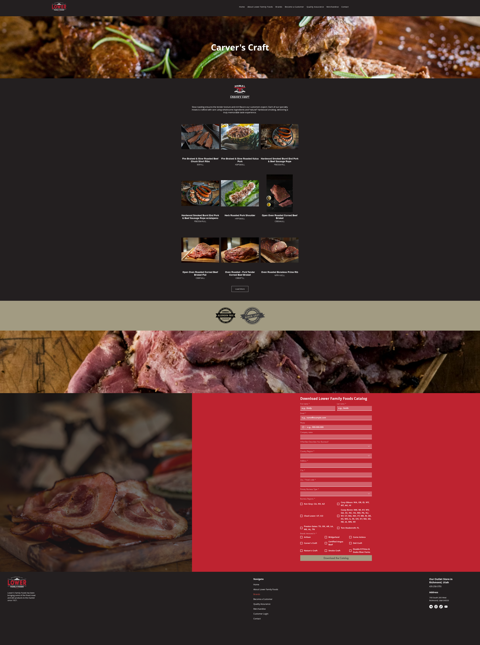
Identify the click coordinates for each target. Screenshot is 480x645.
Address (304, 461)
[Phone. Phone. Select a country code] (304, 427)
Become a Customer (262, 599)
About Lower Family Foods (265, 589)
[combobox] (336, 446)
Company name (306, 432)
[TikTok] (441, 606)
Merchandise (259, 609)
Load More (240, 289)
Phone (302, 423)
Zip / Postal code (308, 480)
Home (256, 584)
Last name (341, 404)
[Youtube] (446, 606)
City (302, 470)
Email (303, 413)
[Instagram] (436, 606)
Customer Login (260, 613)
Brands (256, 594)
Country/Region (307, 451)
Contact (257, 618)
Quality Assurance (261, 604)
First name (305, 404)
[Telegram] (431, 606)
